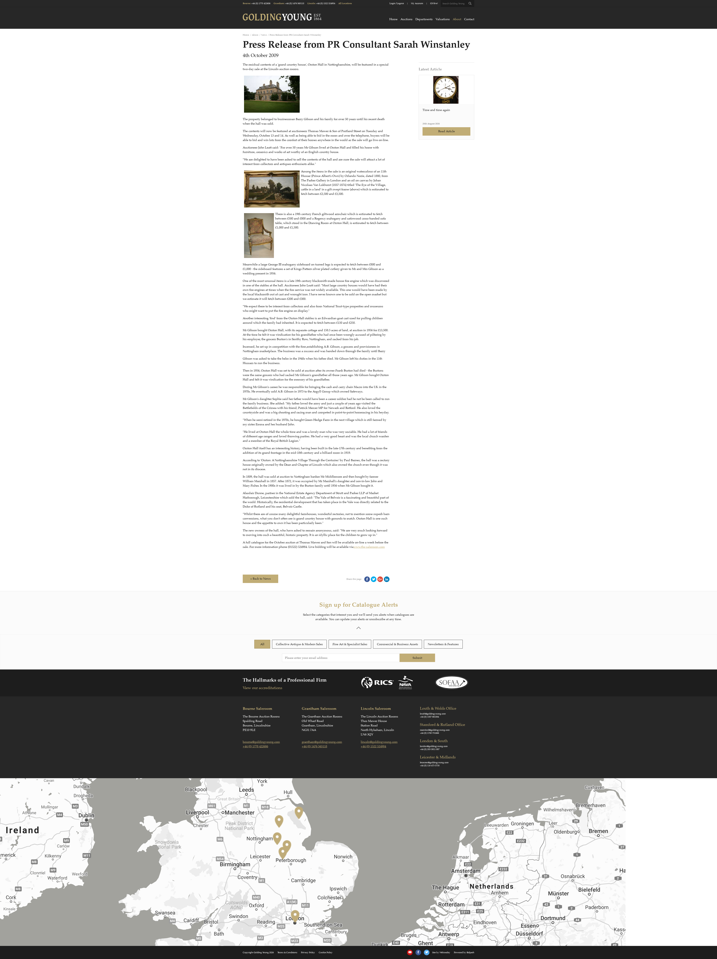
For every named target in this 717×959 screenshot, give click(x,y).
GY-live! (434, 3)
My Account (417, 3)
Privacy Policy (308, 952)
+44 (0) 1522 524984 (325, 3)
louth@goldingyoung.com (433, 713)
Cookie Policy (326, 952)
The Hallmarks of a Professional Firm (285, 680)
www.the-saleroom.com (369, 547)
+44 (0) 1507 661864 (429, 716)
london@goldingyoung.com (434, 746)
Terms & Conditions (287, 952)
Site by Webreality (441, 952)
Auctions (406, 19)
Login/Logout (396, 3)
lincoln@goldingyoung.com (379, 742)
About (457, 19)
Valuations (443, 19)
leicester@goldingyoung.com (434, 762)
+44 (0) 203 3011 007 (430, 749)
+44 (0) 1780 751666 (429, 732)
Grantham (279, 3)
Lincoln (311, 3)
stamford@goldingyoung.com (435, 729)
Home (393, 19)
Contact (469, 19)
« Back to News (260, 579)
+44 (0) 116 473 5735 (430, 765)
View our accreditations (262, 688)
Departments (424, 19)
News (264, 34)
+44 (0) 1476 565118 (294, 3)
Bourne (246, 3)
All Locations (345, 3)
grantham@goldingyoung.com (322, 742)
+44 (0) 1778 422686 (260, 3)
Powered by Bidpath (464, 952)
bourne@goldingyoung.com (261, 742)
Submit (417, 658)
